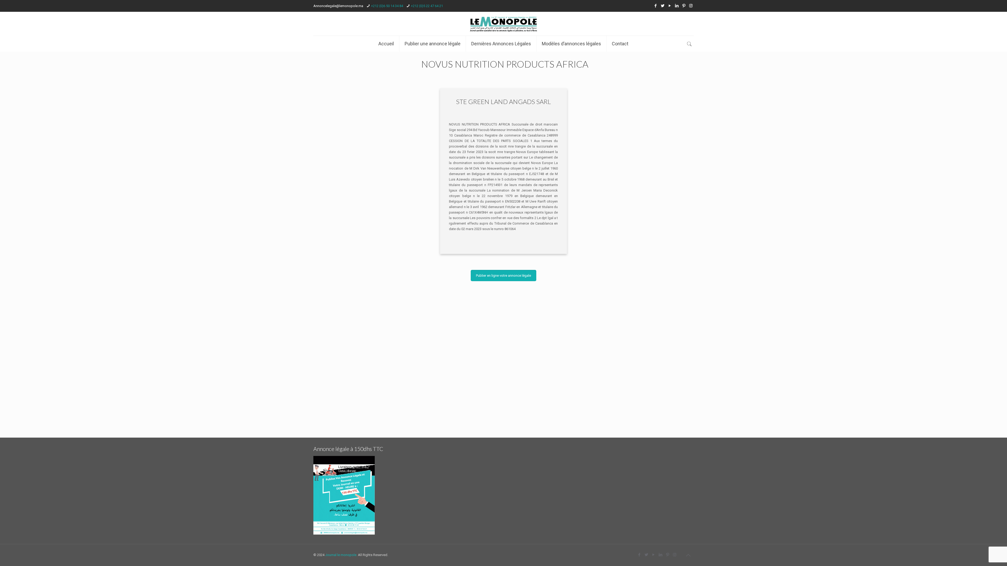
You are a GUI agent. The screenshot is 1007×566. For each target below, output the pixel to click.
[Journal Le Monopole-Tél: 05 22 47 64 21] (503, 24)
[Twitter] (662, 5)
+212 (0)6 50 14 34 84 (387, 6)
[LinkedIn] (676, 5)
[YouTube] (669, 5)
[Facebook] (655, 5)
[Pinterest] (684, 5)
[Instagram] (691, 5)
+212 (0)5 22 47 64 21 (427, 6)
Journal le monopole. (341, 555)
